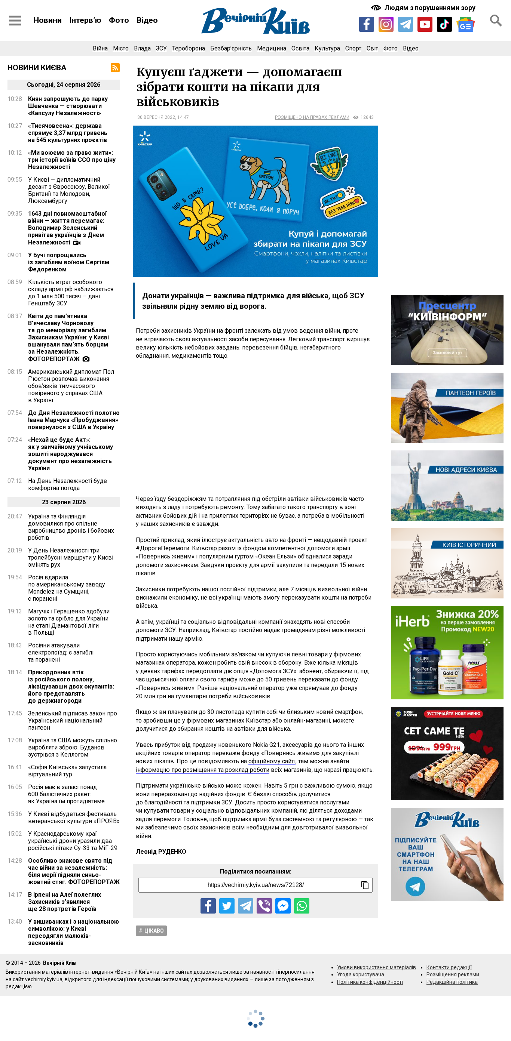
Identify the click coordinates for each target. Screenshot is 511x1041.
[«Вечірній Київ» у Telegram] (405, 24)
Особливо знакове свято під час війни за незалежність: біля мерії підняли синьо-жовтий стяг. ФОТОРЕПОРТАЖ (74, 871)
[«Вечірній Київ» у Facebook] (366, 24)
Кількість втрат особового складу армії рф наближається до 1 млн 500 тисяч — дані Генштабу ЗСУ (70, 292)
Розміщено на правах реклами (312, 117)
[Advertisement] (255, 427)
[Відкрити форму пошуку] (496, 20)
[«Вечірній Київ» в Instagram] (386, 24)
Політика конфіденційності (370, 982)
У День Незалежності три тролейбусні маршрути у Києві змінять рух (70, 557)
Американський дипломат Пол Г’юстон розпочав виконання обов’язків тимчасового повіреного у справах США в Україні (71, 386)
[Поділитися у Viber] (264, 906)
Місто (121, 48)
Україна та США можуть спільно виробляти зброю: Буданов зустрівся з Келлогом (72, 747)
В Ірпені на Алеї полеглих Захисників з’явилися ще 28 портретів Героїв (64, 901)
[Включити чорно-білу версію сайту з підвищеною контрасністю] (424, 7)
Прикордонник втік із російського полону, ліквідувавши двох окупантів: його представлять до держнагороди (71, 686)
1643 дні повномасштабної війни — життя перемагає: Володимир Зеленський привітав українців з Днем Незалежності (67, 228)
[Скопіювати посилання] (365, 885)
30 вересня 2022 (156, 117)
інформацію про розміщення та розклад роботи (202, 769)
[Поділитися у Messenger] (283, 906)
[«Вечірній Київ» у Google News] (465, 24)
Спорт (353, 48)
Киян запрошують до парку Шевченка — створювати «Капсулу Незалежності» (68, 106)
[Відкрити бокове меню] (14, 20)
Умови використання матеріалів (376, 967)
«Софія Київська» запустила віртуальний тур (67, 771)
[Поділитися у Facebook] (208, 906)
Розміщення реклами (452, 974)
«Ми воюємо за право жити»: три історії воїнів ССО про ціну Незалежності (72, 159)
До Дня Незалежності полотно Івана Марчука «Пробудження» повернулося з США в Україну (74, 420)
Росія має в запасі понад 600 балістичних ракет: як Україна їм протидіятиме (66, 794)
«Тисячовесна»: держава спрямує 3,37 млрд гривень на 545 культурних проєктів (67, 133)
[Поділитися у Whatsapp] (301, 906)
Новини (48, 20)
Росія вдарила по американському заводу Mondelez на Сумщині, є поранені (66, 588)
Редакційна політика (452, 982)
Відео (147, 20)
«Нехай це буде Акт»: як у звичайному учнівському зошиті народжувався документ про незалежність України (70, 454)
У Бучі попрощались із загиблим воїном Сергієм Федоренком (68, 262)
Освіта (300, 48)
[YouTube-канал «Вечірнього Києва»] (424, 24)
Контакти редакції (449, 967)
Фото (119, 20)
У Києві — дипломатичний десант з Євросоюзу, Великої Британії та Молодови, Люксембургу (69, 190)
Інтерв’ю (85, 20)
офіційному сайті (272, 761)
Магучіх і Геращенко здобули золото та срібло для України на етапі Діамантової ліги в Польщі (69, 622)
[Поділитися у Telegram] (245, 906)
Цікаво (154, 931)
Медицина (271, 48)
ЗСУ (161, 48)
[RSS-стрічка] (115, 67)
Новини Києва (37, 67)
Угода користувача (360, 974)
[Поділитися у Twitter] (227, 906)
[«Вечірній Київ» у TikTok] (444, 24)
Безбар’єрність (231, 48)
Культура (327, 48)
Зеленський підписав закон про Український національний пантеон (72, 720)
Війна (100, 48)
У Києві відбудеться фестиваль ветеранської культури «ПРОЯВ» (74, 817)
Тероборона (188, 48)
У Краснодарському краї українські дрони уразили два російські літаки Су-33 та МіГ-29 (72, 840)
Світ (372, 48)
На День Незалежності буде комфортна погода (67, 484)
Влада (142, 48)
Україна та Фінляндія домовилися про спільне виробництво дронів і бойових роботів (71, 527)
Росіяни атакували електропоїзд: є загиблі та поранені (61, 652)
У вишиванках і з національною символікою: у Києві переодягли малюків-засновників (73, 932)
